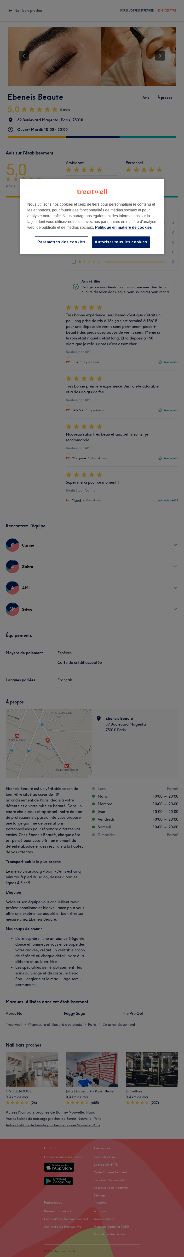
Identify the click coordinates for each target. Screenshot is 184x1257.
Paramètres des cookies (61, 242)
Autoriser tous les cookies (121, 242)
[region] (92, 216)
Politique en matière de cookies (123, 227)
